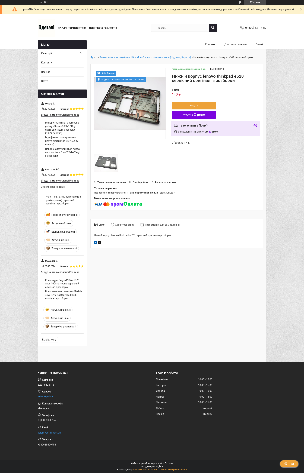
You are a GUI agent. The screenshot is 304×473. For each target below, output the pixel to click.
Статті (259, 44)
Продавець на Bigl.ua (152, 466)
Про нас (45, 71)
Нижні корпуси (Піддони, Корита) (172, 57)
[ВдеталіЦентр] (46, 28)
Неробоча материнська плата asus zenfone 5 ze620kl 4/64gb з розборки (62, 152)
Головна (210, 44)
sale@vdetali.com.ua (49, 432)
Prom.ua (169, 463)
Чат (292, 463)
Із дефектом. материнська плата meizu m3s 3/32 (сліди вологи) (61, 141)
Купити (194, 105)
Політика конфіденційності (173, 469)
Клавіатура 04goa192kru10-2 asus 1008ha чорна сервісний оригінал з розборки (62, 283)
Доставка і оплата (235, 44)
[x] (99, 243)
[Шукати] (213, 28)
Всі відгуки (48, 339)
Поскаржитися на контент (145, 469)
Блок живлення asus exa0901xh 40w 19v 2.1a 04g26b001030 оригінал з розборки (63, 295)
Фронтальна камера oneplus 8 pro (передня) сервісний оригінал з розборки (63, 200)
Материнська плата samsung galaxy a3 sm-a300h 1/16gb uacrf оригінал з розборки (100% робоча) (62, 127)
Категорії (46, 53)
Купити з (188, 114)
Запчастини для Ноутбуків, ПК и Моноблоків (125, 57)
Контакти (46, 62)
